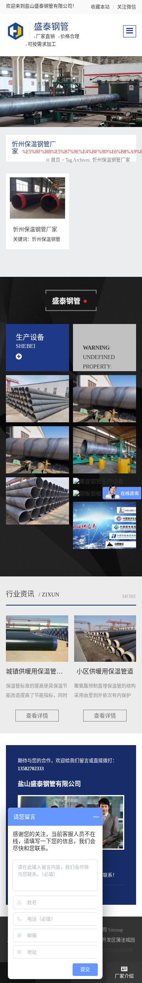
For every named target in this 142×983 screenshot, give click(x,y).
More (129, 596)
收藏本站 (100, 7)
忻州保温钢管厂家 (35, 229)
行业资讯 (20, 594)
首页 (55, 160)
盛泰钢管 (51, 26)
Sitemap (115, 930)
